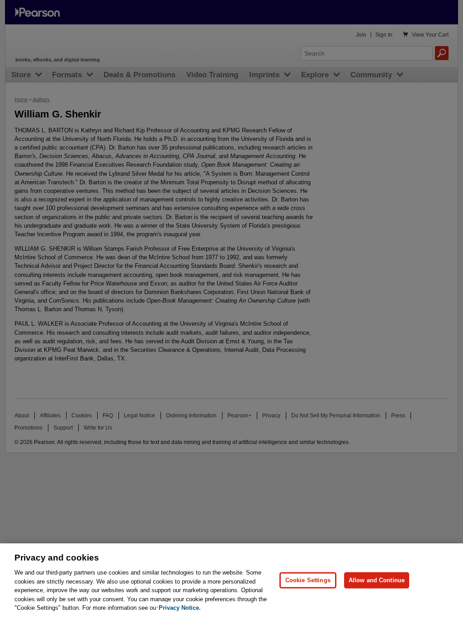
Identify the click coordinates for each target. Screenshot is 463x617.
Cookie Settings (308, 580)
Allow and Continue (377, 580)
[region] (231, 580)
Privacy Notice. (180, 607)
